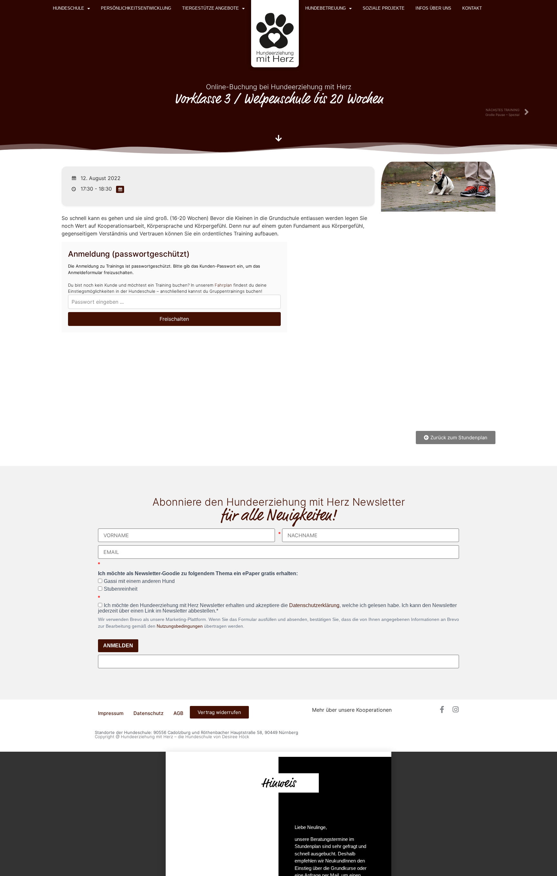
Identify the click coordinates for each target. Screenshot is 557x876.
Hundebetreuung (325, 8)
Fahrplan (223, 285)
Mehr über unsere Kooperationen (352, 710)
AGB (178, 713)
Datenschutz (148, 713)
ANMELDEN (118, 645)
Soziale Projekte (384, 8)
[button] (278, 754)
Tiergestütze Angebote (210, 8)
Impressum (110, 713)
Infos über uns (433, 8)
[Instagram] (455, 709)
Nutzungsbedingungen (180, 626)
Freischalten (174, 319)
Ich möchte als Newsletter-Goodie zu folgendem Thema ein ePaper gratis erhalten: (198, 573)
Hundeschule (68, 8)
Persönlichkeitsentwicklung (136, 8)
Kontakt (472, 8)
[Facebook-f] (441, 709)
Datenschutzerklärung (314, 605)
